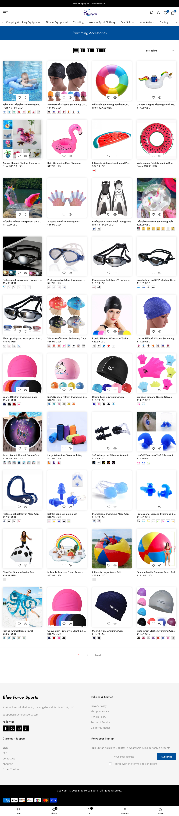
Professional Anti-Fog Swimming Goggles (69, 280)
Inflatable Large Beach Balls (106, 572)
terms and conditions (145, 763)
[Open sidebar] (4, 412)
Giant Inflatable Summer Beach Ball (156, 572)
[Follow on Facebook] (6, 728)
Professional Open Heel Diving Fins (111, 221)
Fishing (164, 22)
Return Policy (98, 716)
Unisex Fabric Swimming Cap (108, 397)
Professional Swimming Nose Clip (110, 514)
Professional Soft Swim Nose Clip (21, 514)
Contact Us (9, 758)
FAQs (6, 753)
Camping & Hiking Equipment (23, 22)
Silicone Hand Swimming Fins (63, 221)
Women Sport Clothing (102, 22)
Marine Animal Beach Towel (18, 631)
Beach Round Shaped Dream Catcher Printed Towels (31, 455)
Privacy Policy (98, 706)
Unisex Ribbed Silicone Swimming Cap (158, 338)
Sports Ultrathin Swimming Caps (20, 397)
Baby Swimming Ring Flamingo (64, 163)
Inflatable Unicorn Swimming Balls (155, 221)
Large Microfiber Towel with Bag (64, 455)
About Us (8, 764)
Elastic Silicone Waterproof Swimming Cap (115, 338)
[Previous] (3, 22)
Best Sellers (127, 22)
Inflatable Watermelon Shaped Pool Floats (114, 163)
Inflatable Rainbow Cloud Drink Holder (68, 572)
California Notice (100, 727)
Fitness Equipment (57, 22)
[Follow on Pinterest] (26, 728)
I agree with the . (135, 763)
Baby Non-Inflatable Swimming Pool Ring (24, 104)
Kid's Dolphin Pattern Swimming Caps (67, 397)
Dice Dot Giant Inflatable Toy (18, 572)
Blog (5, 747)
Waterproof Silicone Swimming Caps (67, 104)
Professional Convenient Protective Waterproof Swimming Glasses (39, 280)
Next (98, 655)
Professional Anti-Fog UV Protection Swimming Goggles (122, 280)
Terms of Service (100, 722)
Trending (78, 22)
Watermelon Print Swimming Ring (155, 163)
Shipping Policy (100, 711)
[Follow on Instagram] (19, 728)
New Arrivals (146, 22)
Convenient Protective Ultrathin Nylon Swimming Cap (76, 631)
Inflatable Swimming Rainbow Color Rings (114, 104)
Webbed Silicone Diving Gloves (154, 397)
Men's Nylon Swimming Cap (107, 631)
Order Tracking (11, 769)
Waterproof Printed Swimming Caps (66, 338)
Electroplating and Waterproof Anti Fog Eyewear (29, 338)
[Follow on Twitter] (12, 728)
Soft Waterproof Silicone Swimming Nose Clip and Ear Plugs (124, 455)
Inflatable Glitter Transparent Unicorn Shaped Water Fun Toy (35, 221)
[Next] (176, 22)
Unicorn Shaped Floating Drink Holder (157, 104)
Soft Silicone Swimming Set (62, 514)
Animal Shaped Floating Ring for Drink (23, 163)
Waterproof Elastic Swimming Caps (156, 631)
